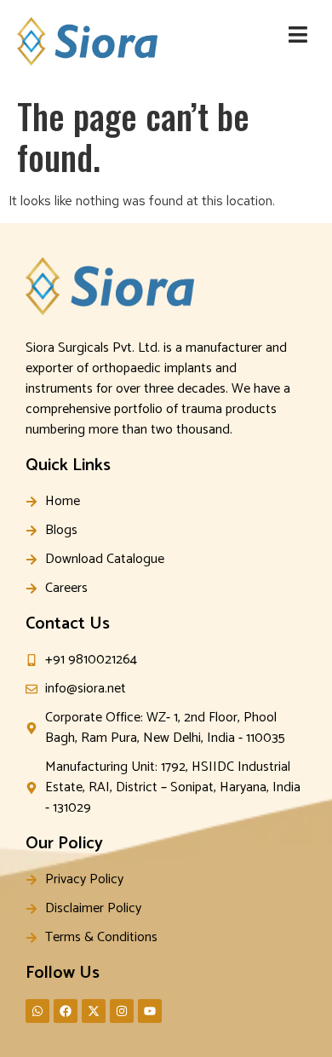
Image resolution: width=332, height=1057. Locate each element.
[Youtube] (150, 1011)
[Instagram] (122, 1011)
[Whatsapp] (37, 1011)
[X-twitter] (94, 1011)
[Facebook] (65, 1011)
